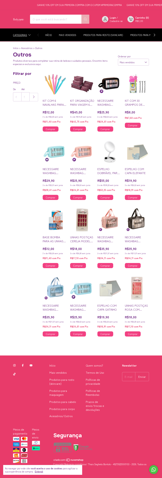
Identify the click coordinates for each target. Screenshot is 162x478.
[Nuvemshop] (68, 460)
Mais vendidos (67, 35)
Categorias (20, 35)
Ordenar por (124, 56)
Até (23, 89)
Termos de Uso (95, 372)
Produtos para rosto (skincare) (103, 35)
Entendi (39, 471)
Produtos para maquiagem (58, 393)
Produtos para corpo (62, 409)
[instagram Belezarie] (14, 365)
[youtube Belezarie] (31, 365)
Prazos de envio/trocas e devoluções (95, 406)
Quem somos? (94, 365)
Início (48, 35)
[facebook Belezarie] (22, 365)
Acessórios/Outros (61, 416)
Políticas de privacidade (93, 382)
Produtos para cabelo (62, 402)
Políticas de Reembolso (93, 393)
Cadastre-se (116, 21)
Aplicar (34, 97)
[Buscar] (85, 19)
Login (113, 17)
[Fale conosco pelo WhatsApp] (153, 469)
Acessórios (27, 48)
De (14, 89)
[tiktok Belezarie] (14, 374)
